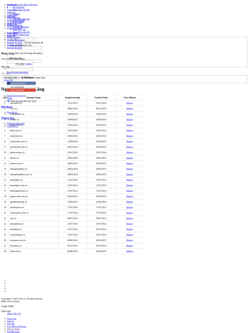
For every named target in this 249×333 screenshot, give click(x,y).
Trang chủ (11, 4)
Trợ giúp (11, 324)
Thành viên (12, 24)
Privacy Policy (13, 329)
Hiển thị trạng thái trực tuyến (23, 101)
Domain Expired (14, 47)
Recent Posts (18, 7)
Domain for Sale (14, 42)
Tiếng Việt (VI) (14, 313)
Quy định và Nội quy (16, 326)
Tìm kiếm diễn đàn (21, 19)
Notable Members (21, 27)
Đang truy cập (19, 29)
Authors (16, 14)
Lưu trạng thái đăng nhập (33, 77)
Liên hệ (10, 321)
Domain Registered (15, 40)
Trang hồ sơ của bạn (16, 95)
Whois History (13, 37)
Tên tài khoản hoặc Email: (13, 59)
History (129, 103)
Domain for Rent (14, 45)
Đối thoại (6, 106)
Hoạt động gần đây (21, 10)
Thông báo (7, 118)
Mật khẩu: (5, 67)
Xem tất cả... (12, 112)
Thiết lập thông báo (16, 123)
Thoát (9, 98)
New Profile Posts (21, 35)
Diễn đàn (11, 16)
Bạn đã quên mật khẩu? (17, 72)
